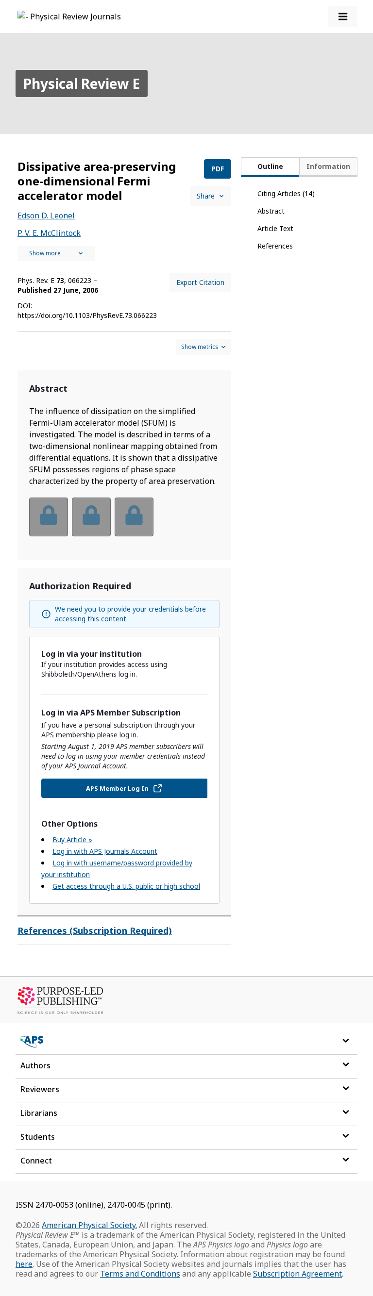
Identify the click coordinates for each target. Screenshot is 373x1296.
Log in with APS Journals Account (104, 851)
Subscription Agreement (297, 1273)
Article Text (275, 228)
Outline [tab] (270, 166)
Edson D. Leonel (46, 215)
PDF (217, 168)
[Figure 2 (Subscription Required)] (91, 517)
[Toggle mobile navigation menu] (342, 16)
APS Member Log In (117, 788)
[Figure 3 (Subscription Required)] (134, 517)
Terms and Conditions (140, 1273)
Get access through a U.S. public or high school (126, 886)
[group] (124, 523)
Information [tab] (328, 166)
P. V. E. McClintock (49, 233)
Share (206, 195)
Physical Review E (81, 83)
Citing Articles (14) (286, 193)
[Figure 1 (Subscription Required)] (48, 517)
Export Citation (200, 282)
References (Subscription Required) (94, 930)
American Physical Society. (89, 1225)
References (275, 245)
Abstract (271, 211)
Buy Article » (72, 839)
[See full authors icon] (56, 253)
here (24, 1264)
